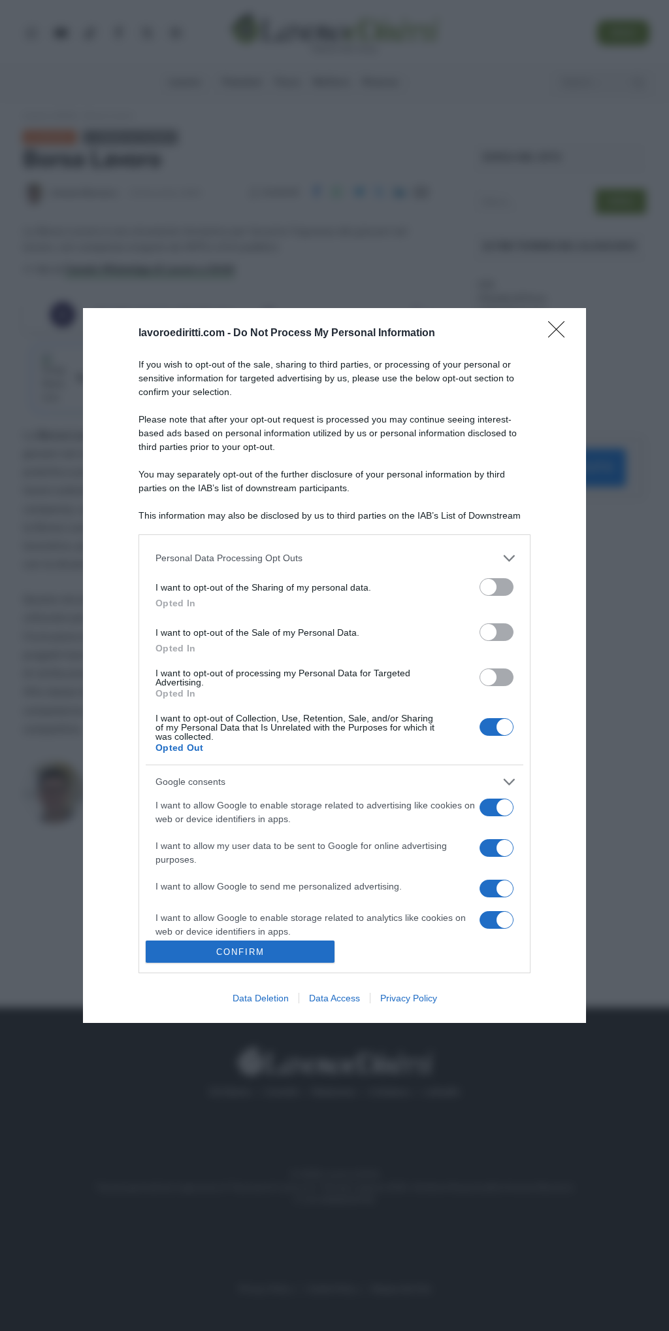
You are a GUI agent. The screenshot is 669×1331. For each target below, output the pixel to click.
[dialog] (334, 666)
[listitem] (334, 558)
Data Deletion (261, 998)
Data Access (334, 998)
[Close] (560, 333)
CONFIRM (240, 952)
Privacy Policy (408, 998)
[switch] (497, 587)
